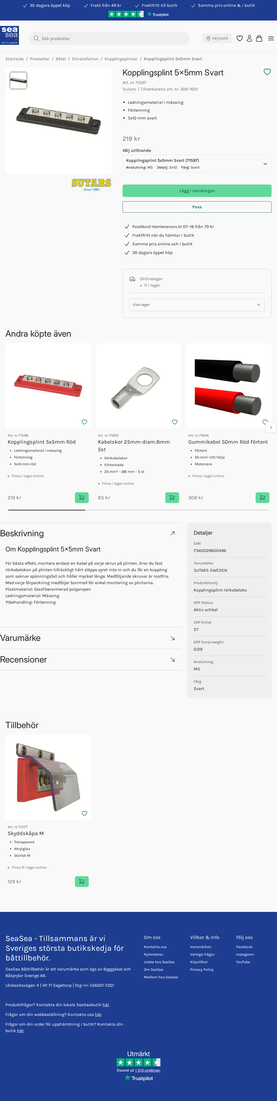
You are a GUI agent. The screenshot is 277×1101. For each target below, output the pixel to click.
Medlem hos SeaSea (161, 977)
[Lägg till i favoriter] (84, 422)
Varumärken (200, 947)
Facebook (244, 947)
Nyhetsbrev (153, 954)
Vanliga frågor (202, 954)
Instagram (245, 954)
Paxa (197, 206)
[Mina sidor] (249, 38)
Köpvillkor (199, 962)
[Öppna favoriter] (239, 38)
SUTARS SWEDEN (210, 570)
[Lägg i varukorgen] (82, 497)
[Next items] (271, 427)
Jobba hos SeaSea (159, 962)
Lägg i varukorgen (197, 190)
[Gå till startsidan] (9, 35)
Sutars (129, 89)
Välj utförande (137, 150)
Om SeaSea (153, 969)
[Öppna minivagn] (259, 38)
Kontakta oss (155, 947)
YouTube (243, 962)
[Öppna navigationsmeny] (271, 38)
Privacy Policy (202, 969)
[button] (90, 533)
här (106, 1004)
